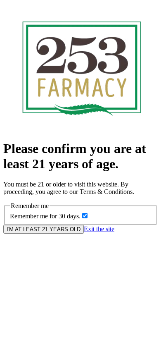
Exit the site (99, 228)
